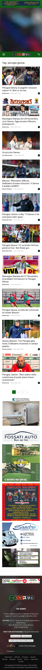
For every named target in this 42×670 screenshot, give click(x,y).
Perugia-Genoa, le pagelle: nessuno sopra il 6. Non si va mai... (19, 89)
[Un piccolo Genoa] (21, 140)
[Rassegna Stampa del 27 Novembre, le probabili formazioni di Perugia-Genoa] (21, 264)
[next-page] (27, 392)
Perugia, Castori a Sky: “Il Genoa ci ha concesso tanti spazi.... (20, 215)
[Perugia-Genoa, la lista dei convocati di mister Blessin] (21, 298)
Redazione (5, 93)
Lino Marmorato (7, 155)
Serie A (26, 659)
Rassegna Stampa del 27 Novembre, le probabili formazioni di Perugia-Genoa (20, 279)
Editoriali (17, 657)
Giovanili (33, 657)
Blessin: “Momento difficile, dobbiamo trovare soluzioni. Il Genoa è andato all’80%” (20, 183)
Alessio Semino (7, 189)
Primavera (25, 657)
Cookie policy (26, 636)
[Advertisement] (21, 30)
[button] (3, 54)
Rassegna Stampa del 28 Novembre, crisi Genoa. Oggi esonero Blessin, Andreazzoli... (20, 121)
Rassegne (12, 659)
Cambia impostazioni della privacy (21, 641)
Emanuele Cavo (7, 220)
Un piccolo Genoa (11, 152)
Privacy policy (15, 636)
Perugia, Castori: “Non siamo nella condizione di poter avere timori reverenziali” (19, 377)
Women (19, 659)
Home (4, 59)
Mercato (5, 659)
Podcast (21, 661)
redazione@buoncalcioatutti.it (25, 651)
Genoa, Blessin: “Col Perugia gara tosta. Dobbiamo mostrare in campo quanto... (20, 344)
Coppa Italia (34, 659)
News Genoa (8, 657)
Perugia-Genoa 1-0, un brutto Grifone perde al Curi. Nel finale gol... (20, 246)
